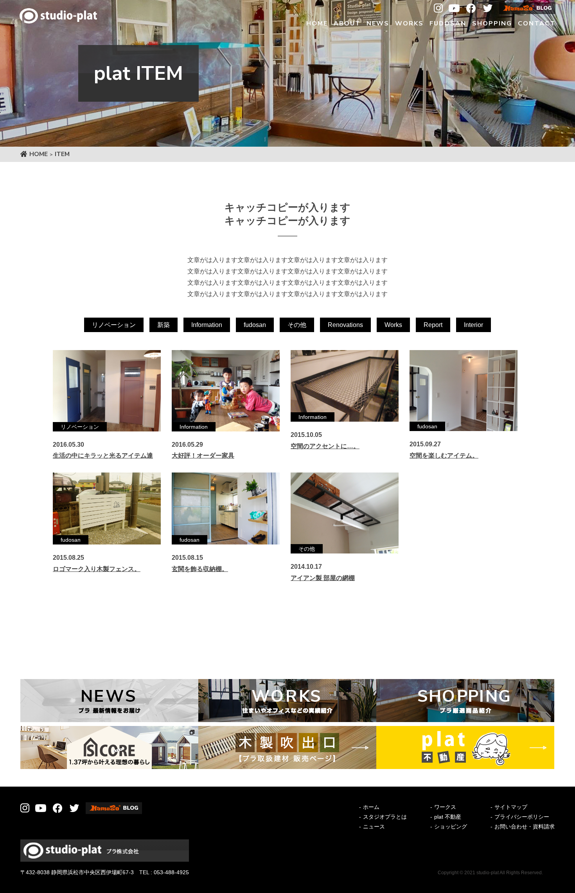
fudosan (255, 325)
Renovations (345, 325)
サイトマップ (510, 807)
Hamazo (527, 8)
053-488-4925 (171, 872)
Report (433, 325)
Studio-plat (58, 15)
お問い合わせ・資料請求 (524, 826)
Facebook (470, 8)
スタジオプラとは (385, 817)
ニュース (374, 826)
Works (393, 325)
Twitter (487, 8)
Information (206, 325)
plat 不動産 (447, 817)
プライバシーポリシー (521, 817)
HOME (38, 154)
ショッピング (450, 826)
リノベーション (114, 325)
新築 (163, 325)
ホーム (371, 807)
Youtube (454, 8)
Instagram (438, 8)
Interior (473, 325)
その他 (297, 325)
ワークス (445, 807)
